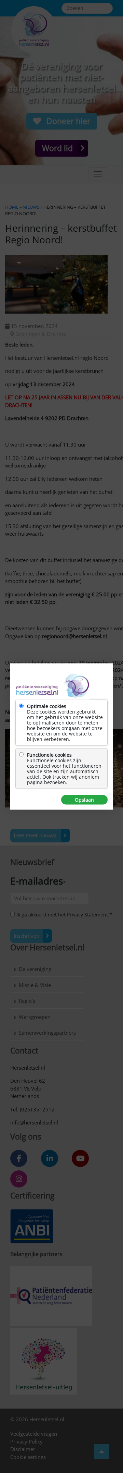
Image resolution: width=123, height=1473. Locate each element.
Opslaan (84, 800)
